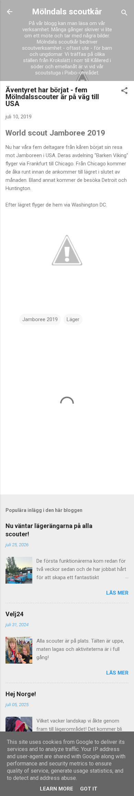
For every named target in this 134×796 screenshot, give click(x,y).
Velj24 (14, 614)
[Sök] (124, 13)
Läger (73, 319)
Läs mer (117, 593)
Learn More (56, 789)
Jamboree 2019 (40, 319)
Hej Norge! (20, 694)
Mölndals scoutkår (67, 11)
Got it (88, 789)
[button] (124, 91)
